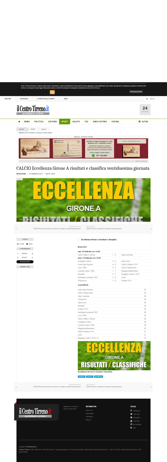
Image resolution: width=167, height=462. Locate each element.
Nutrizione (24, 99)
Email (31, 244)
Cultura (52, 121)
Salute (76, 121)
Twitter (136, 414)
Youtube (136, 421)
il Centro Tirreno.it (24, 449)
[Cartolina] (83, 148)
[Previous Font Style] (17, 257)
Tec (86, 121)
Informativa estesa (136, 92)
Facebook (136, 411)
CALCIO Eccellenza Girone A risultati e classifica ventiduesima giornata (82, 168)
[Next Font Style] (32, 257)
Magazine (8, 99)
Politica (39, 121)
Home (19, 121)
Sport (64, 121)
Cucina (115, 121)
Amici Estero (100, 121)
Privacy (88, 420)
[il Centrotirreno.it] (32, 109)
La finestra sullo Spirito (46, 99)
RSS (134, 428)
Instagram (137, 424)
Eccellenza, (98, 376)
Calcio (43, 129)
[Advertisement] (68, 41)
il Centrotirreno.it (31, 447)
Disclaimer (89, 413)
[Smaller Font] (17, 253)
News (27, 121)
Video (65, 99)
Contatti (89, 410)
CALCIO (90, 376)
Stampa (22, 244)
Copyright (89, 417)
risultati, (82, 376)
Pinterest (137, 418)
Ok (52, 92)
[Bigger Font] (32, 253)
